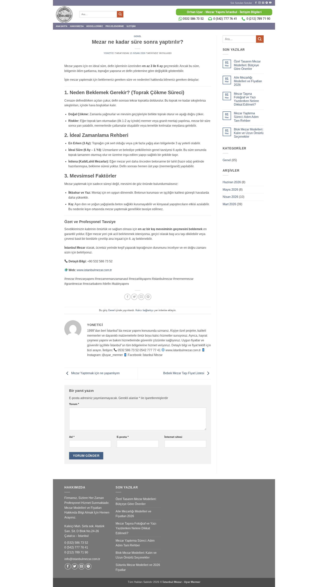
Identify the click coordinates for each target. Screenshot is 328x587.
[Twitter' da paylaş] (134, 297)
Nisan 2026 (230, 196)
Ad (71, 436)
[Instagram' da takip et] (259, 3)
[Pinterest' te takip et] (267, 3)
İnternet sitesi (173, 436)
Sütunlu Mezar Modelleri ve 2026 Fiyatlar (138, 567)
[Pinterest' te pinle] (148, 297)
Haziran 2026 (232, 182)
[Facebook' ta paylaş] (127, 297)
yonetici (109, 53)
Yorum (74, 404)
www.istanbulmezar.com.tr (94, 270)
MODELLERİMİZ (94, 26)
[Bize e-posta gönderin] (263, 3)
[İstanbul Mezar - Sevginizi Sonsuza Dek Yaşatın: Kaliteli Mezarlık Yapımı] (65, 14)
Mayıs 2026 (230, 189)
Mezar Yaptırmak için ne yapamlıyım (95, 373)
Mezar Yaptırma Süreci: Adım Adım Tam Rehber (246, 117)
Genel (138, 36)
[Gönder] (120, 14)
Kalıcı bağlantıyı (145, 310)
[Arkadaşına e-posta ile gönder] (141, 297)
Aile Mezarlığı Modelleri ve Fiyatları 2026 (248, 81)
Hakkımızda (77, 26)
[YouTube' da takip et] (270, 3)
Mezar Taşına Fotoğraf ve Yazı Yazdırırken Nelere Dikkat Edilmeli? (246, 99)
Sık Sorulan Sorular (241, 3)
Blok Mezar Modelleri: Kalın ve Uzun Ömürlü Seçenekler (248, 133)
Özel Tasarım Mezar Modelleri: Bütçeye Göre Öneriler (247, 65)
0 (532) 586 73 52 (76, 542)
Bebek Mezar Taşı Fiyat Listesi (184, 373)
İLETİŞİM (131, 26)
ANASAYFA (61, 26)
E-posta (123, 436)
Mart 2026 (229, 204)
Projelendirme (115, 26)
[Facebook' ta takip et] (256, 3)
